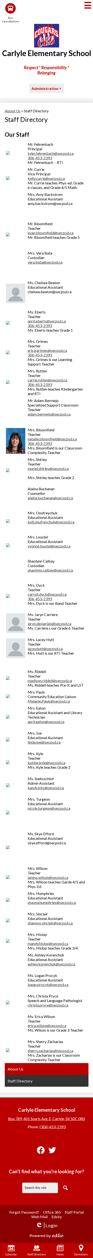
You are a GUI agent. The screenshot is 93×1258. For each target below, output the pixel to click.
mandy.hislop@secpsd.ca (48, 943)
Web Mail (39, 1216)
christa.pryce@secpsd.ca (48, 1005)
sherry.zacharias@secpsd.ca (50, 1050)
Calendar (11, 1254)
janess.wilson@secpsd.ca (48, 877)
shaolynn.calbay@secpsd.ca (50, 570)
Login (46, 1225)
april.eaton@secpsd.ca (46, 721)
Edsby (57, 1216)
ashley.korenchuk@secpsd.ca (51, 964)
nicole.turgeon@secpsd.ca (49, 808)
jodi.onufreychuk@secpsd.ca (51, 522)
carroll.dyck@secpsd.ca (47, 594)
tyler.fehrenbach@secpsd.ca (51, 153)
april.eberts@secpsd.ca (47, 321)
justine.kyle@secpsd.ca (46, 762)
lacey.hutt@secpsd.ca (45, 648)
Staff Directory (36, 1254)
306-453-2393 (40, 158)
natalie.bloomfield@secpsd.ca (52, 439)
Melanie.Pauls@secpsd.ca (49, 701)
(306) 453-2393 (53, 1126)
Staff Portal (74, 1212)
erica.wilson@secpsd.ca (47, 1025)
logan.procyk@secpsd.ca (48, 984)
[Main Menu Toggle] (88, 5)
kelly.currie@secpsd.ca (46, 178)
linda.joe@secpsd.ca (44, 742)
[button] (46, 88)
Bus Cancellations (10, 19)
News (60, 1254)
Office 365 (52, 1212)
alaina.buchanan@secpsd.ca (50, 498)
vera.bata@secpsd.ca (45, 262)
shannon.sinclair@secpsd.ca (50, 923)
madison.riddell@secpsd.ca (50, 680)
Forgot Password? (24, 1212)
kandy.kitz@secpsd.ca (46, 787)
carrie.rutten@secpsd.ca (47, 380)
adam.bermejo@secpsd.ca (49, 414)
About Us (13, 111)
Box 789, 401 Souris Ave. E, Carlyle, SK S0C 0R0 (46, 1118)
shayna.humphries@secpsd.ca (52, 902)
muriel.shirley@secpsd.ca (48, 468)
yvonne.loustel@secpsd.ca (49, 546)
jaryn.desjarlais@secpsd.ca (49, 623)
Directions (81, 1254)
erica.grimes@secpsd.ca (47, 350)
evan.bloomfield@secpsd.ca (50, 232)
